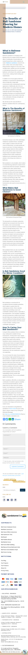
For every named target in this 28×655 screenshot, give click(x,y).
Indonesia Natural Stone (8, 31)
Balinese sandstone (11, 63)
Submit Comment (18, 466)
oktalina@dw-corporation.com (12, 604)
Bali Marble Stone (6, 542)
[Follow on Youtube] (8, 499)
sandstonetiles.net (9, 13)
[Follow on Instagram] (11, 499)
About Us (3, 568)
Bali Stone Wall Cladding (7, 544)
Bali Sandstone (18, 30)
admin (5, 30)
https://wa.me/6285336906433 (12, 414)
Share (17, 419)
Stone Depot (13, 408)
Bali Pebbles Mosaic (6, 539)
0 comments (18, 31)
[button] (25, 652)
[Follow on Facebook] (4, 499)
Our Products (5, 565)
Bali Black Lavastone (6, 529)
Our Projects (4, 563)
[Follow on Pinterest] (15, 499)
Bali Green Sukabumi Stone (8, 527)
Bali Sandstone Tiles (6, 534)
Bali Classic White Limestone (9, 532)
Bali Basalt (4, 537)
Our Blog (3, 560)
